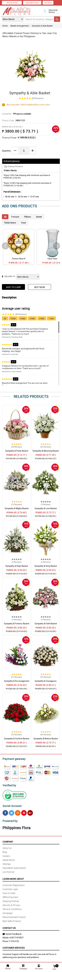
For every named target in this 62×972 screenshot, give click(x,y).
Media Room (9, 859)
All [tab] (5, 216)
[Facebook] (5, 813)
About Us (7, 848)
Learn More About (13, 878)
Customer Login (10, 889)
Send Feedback (14, 933)
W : (21, 196)
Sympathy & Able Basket (42, 25)
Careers (6, 855)
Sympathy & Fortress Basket (16, 623)
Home (5, 25)
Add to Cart (13, 287)
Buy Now (39, 287)
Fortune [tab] (15, 216)
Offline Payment (10, 897)
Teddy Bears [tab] (10, 222)
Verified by (9, 785)
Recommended (12, 3)
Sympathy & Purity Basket (16, 450)
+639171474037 (16, 937)
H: (33, 196)
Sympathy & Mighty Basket (17, 508)
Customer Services (14, 947)
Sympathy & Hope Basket (16, 565)
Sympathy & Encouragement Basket (16, 682)
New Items (48, 3)
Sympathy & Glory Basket (45, 565)
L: (8, 196)
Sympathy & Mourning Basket (45, 450)
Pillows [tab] (27, 216)
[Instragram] (18, 813)
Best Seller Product (32, 3)
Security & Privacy (11, 905)
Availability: (16, 113)
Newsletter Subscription (14, 867)
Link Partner (8, 871)
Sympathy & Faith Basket (45, 623)
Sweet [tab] (39, 216)
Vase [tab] (23, 222)
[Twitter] (11, 813)
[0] (54, 966)
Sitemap (7, 863)
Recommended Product (14, 917)
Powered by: (10, 821)
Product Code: (13, 120)
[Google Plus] (30, 813)
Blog (5, 851)
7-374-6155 (14, 941)
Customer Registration (14, 885)
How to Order (9, 893)
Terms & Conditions (12, 909)
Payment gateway (14, 759)
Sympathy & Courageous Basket (46, 682)
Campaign (8, 913)
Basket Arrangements (19, 25)
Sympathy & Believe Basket (45, 738)
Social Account (12, 806)
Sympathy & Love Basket (45, 508)
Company (8, 841)
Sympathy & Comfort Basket (16, 738)
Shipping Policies (11, 901)
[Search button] (57, 19)
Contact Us (9, 927)
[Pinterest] (24, 813)
